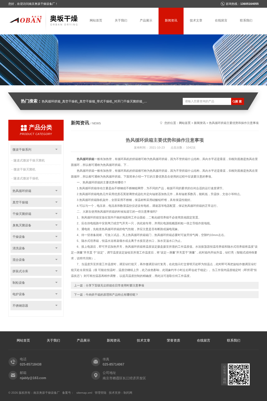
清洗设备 (19, 248)
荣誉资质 (173, 340)
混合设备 (19, 259)
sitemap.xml (84, 392)
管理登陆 (100, 392)
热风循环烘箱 (22, 191)
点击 (56, 149)
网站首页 (96, 20)
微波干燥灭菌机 (24, 169)
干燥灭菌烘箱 (22, 214)
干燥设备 (19, 236)
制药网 (127, 392)
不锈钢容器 (20, 305)
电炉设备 (19, 294)
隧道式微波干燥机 (26, 178)
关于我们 (121, 20)
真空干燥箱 (20, 202)
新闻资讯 (171, 20)
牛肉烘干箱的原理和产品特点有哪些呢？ (112, 294)
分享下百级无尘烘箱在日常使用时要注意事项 (115, 285)
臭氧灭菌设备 (22, 225)
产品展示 (146, 20)
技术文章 (196, 20)
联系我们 (246, 20)
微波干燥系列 (22, 149)
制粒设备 (19, 282)
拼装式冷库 (20, 271)
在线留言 (221, 20)
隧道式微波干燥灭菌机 (29, 160)
